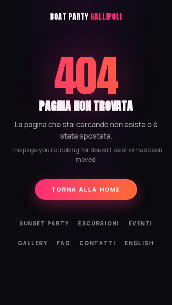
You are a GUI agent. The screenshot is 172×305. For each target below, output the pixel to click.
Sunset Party (44, 223)
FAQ (64, 243)
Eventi (140, 223)
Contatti (97, 243)
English (139, 243)
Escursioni (98, 223)
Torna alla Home (86, 189)
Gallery (32, 243)
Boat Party (86, 16)
